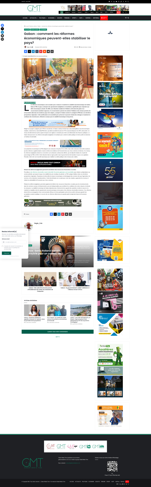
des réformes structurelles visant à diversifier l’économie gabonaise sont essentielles (52, 172)
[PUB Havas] (110, 130)
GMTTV (105, 18)
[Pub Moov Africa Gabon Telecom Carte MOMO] (110, 260)
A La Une (27, 29)
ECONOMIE (51, 18)
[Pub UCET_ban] (52, 146)
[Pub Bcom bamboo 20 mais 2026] (110, 365)
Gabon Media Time (45, 481)
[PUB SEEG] (110, 230)
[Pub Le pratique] (110, 375)
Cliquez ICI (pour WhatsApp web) (112, 475)
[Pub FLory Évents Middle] (52, 206)
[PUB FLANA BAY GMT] (110, 397)
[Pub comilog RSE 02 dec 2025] (110, 80)
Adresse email (6, 239)
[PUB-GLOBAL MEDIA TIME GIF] (110, 204)
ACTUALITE (33, 18)
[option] (58, 251)
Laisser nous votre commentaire (58, 331)
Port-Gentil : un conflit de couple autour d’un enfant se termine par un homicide (57, 319)
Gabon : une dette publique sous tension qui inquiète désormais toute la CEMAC (44, 252)
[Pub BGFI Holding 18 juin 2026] (110, 180)
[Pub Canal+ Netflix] (57, 166)
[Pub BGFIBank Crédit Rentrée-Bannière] (57, 126)
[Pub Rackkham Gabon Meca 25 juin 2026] (110, 157)
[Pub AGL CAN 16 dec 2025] (110, 107)
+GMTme (87, 18)
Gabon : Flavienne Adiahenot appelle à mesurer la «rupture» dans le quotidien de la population (34, 319)
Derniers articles (33, 26)
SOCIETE (59, 18)
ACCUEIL (25, 18)
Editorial (96, 18)
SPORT (74, 18)
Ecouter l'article (31, 102)
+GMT (80, 18)
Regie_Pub (29, 47)
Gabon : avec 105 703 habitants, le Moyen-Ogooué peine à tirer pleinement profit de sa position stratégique (80, 320)
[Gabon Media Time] (34, 9)
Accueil (27, 26)
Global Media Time (61, 481)
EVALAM (17, 256)
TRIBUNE (66, 18)
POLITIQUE (42, 18)
